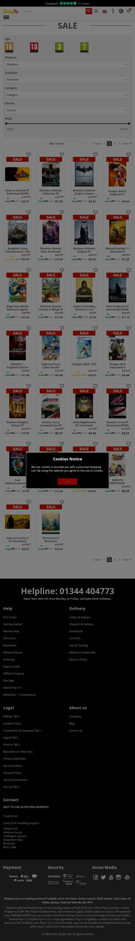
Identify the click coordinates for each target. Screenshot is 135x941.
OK (67, 481)
